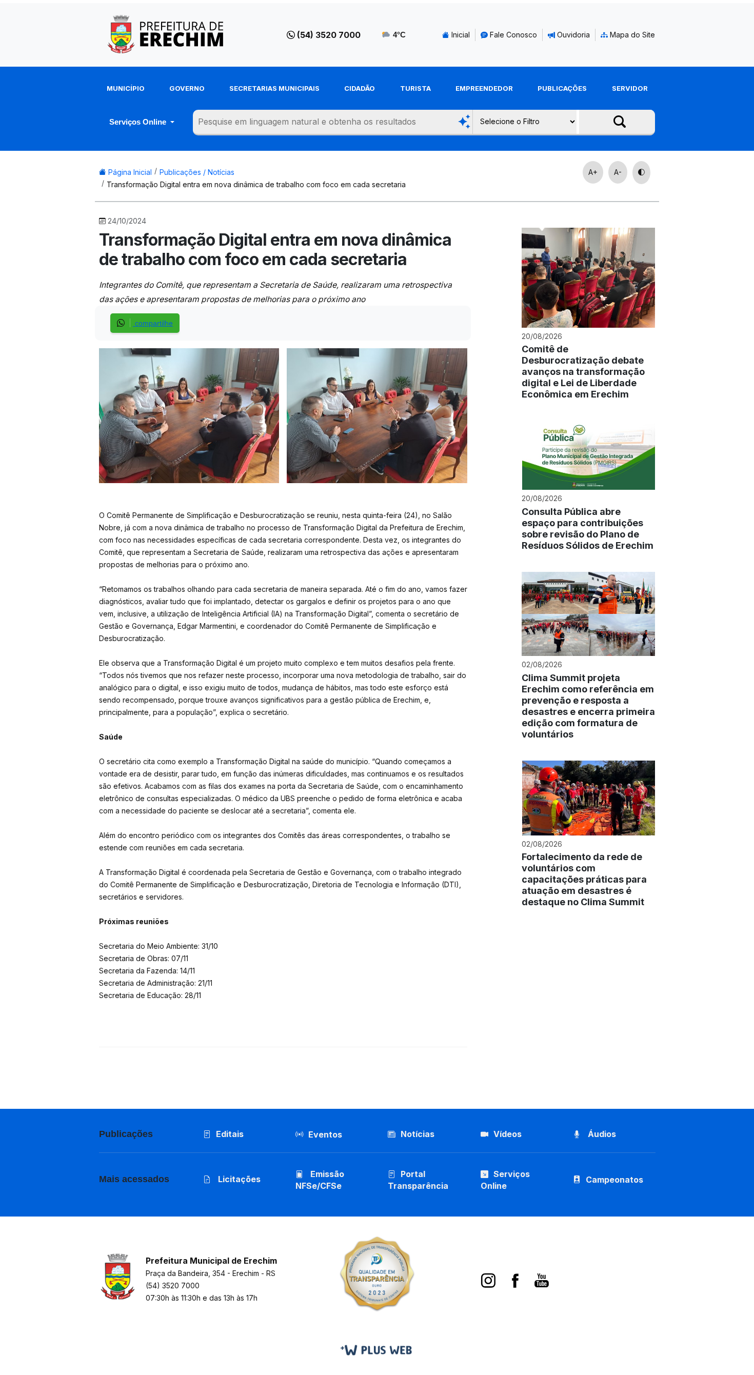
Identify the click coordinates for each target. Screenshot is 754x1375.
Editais (230, 1134)
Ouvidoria (572, 34)
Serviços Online (138, 121)
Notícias (417, 1134)
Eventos (325, 1134)
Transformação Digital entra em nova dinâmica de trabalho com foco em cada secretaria (256, 184)
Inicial (459, 34)
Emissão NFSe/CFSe (319, 1180)
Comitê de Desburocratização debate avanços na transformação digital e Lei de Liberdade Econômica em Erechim (583, 372)
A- (618, 172)
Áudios (601, 1134)
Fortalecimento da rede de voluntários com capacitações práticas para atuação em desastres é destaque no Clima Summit (584, 879)
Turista (415, 88)
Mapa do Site (631, 34)
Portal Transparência (418, 1180)
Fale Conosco (512, 34)
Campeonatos (614, 1179)
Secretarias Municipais (274, 88)
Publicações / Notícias (197, 172)
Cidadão (359, 88)
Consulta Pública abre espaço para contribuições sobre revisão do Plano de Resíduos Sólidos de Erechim (587, 528)
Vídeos (507, 1134)
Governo (187, 88)
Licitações (238, 1179)
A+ (593, 172)
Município (126, 88)
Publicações (562, 88)
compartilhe (153, 323)
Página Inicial (129, 172)
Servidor (630, 88)
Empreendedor (484, 88)
